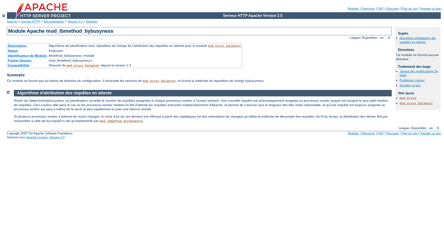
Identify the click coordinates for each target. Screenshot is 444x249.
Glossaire (392, 8)
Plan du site (409, 8)
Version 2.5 (75, 21)
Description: (17, 45)
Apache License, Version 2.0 (45, 137)
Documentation (54, 21)
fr (389, 37)
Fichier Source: (20, 60)
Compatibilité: (19, 65)
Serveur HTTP (30, 21)
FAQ (381, 8)
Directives (368, 8)
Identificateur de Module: (28, 55)
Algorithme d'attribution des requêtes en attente (418, 40)
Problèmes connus (412, 80)
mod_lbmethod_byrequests (120, 121)
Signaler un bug (430, 8)
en (382, 37)
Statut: (13, 51)
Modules (353, 8)
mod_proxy (408, 98)
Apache (12, 21)
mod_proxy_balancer (224, 46)
